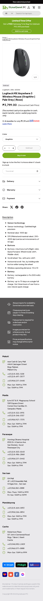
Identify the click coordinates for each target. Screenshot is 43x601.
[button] (34, 7)
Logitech (5, 90)
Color (4, 134)
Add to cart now (21, 31)
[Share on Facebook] (16, 207)
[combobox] (21, 13)
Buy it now (21, 155)
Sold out (29, 148)
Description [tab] (7, 217)
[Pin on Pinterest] (22, 207)
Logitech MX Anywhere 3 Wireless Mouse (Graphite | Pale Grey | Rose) (21, 39)
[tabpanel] (21, 255)
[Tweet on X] (11, 207)
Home (4, 37)
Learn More (7, 123)
